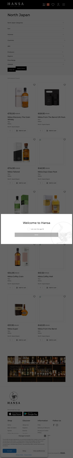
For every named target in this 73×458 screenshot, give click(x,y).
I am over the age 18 (37, 229)
